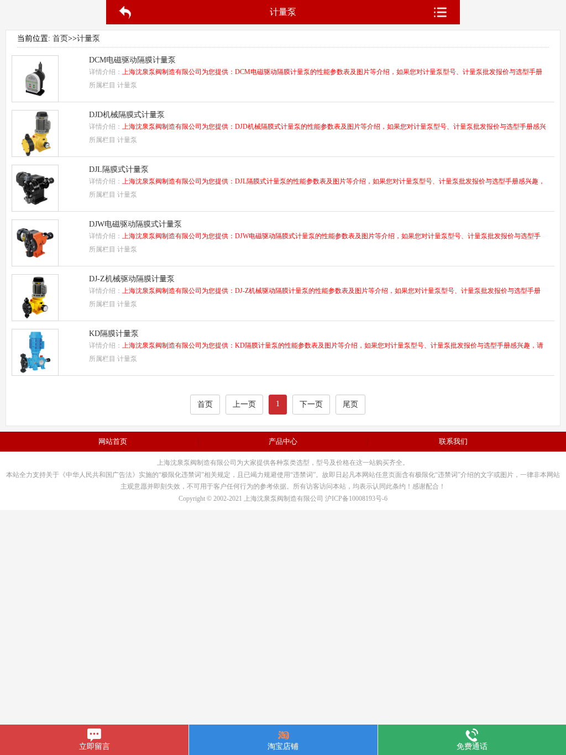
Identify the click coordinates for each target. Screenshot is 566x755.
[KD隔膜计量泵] (35, 373)
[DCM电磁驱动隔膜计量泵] (35, 99)
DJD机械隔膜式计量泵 (127, 115)
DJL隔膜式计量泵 (119, 169)
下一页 (311, 404)
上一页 (244, 404)
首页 (60, 38)
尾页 (350, 404)
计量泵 (88, 38)
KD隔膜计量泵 (114, 333)
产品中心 (283, 441)
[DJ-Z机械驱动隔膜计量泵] (35, 318)
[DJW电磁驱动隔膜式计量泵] (35, 263)
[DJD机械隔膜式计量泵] (35, 154)
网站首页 (112, 441)
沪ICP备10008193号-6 (356, 498)
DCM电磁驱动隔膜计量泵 (132, 60)
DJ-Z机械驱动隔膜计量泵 (132, 279)
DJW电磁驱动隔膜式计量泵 (135, 224)
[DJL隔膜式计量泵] (35, 208)
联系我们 (453, 441)
